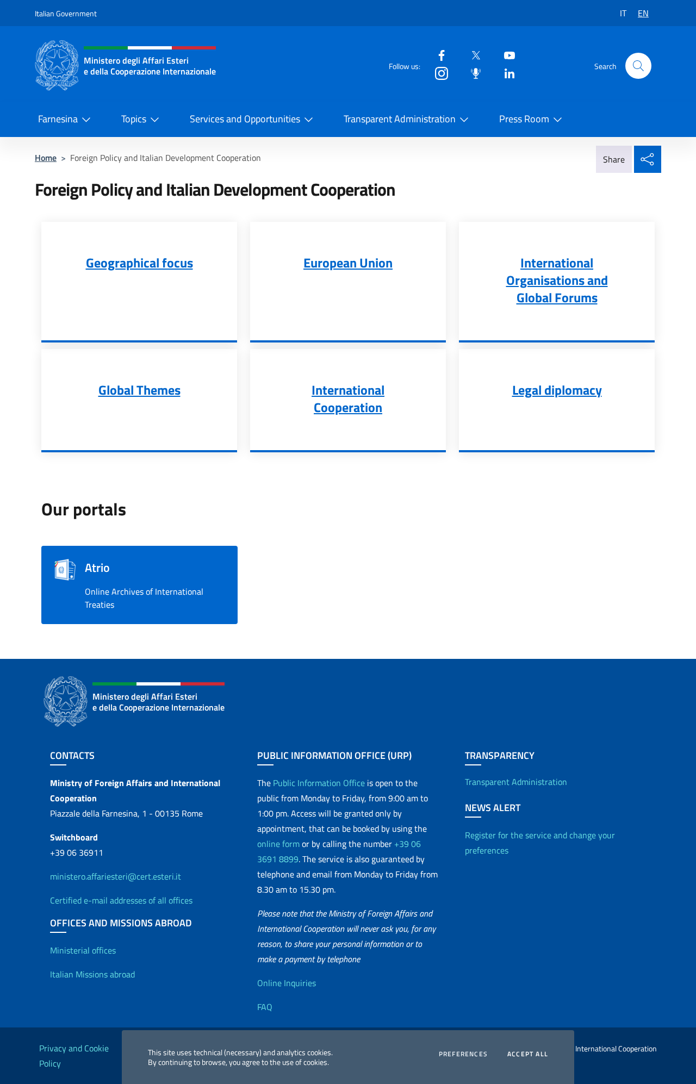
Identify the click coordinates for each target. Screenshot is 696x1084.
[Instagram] (437, 72)
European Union (348, 262)
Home (46, 157)
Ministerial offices (83, 950)
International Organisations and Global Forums (557, 280)
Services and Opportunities (245, 118)
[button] (638, 66)
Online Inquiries (286, 982)
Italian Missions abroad (92, 974)
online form (278, 843)
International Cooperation (348, 398)
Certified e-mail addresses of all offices (121, 900)
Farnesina (58, 118)
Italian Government (66, 13)
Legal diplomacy (557, 389)
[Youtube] (505, 54)
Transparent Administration (400, 118)
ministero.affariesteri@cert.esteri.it (115, 876)
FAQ (264, 1006)
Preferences (463, 1054)
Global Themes (139, 389)
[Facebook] (437, 54)
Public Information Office (319, 782)
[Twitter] (471, 54)
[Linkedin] (505, 72)
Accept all (527, 1054)
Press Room (524, 118)
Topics (133, 118)
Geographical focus (139, 262)
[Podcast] (471, 72)
